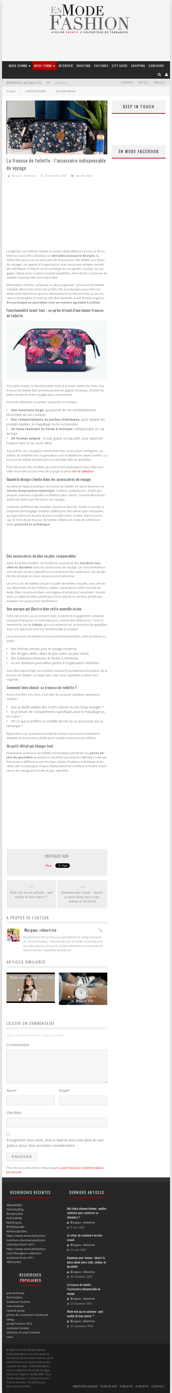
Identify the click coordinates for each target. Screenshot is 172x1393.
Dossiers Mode (65, 91)
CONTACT (143, 82)
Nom (11, 1090)
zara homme (15, 1306)
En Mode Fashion (32, 989)
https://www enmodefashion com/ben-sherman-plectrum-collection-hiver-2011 (26, 1240)
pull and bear (15, 1293)
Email (64, 1090)
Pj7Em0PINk (14, 1218)
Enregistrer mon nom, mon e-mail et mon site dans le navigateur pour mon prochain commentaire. (55, 1143)
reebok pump (15, 1310)
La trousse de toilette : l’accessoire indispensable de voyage (83, 1289)
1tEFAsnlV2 (13, 1262)
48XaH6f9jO (14, 1205)
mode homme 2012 (19, 1324)
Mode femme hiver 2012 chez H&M (32, 980)
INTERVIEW (65, 65)
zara (9, 1337)
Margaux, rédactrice (24, 175)
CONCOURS (156, 65)
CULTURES (101, 65)
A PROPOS (127, 82)
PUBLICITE (160, 82)
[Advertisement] (57, 214)
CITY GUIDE (120, 65)
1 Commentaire (32, 999)
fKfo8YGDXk (14, 1214)
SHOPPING (138, 65)
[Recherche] (159, 74)
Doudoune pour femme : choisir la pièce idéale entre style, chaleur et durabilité (82, 896)
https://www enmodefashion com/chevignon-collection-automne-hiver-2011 (26, 1253)
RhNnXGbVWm (16, 1231)
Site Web (13, 1112)
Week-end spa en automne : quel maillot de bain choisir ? (31, 894)
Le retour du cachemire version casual (84, 1237)
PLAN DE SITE (109, 1386)
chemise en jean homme (23, 1332)
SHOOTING (83, 65)
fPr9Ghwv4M (15, 1227)
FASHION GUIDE (36, 91)
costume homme (17, 1328)
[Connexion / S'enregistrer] (166, 74)
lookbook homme (18, 1302)
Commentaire (17, 1044)
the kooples (14, 1297)
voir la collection (83, 471)
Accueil (10, 91)
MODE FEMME (43, 65)
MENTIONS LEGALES (85, 1386)
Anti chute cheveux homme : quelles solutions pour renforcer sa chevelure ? (87, 1212)
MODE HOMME (18, 65)
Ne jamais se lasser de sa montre (84, 987)
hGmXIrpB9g (14, 1209)
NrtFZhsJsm (14, 1223)
